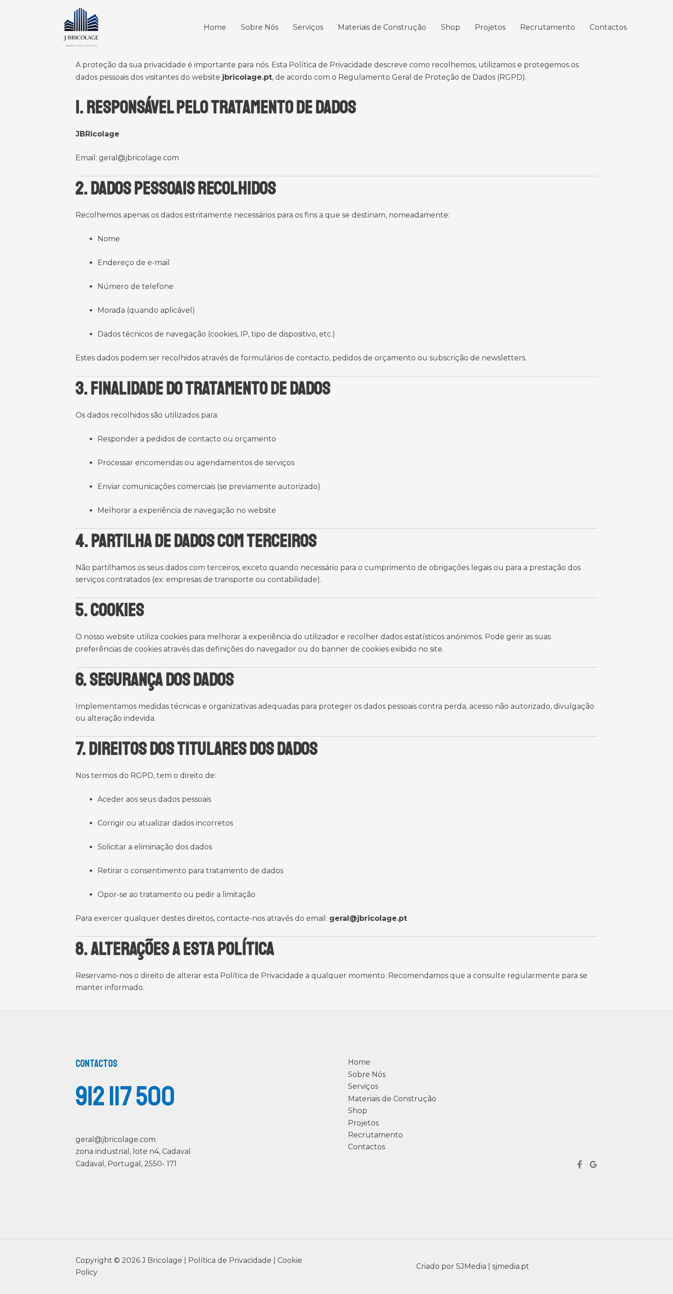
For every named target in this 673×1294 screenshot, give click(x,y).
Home (215, 27)
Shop (450, 27)
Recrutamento (547, 27)
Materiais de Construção (382, 27)
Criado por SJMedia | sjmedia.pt (472, 1266)
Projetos (490, 27)
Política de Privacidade (230, 1260)
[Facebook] (579, 1164)
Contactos (608, 27)
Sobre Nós (259, 27)
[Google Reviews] (593, 1164)
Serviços (308, 27)
